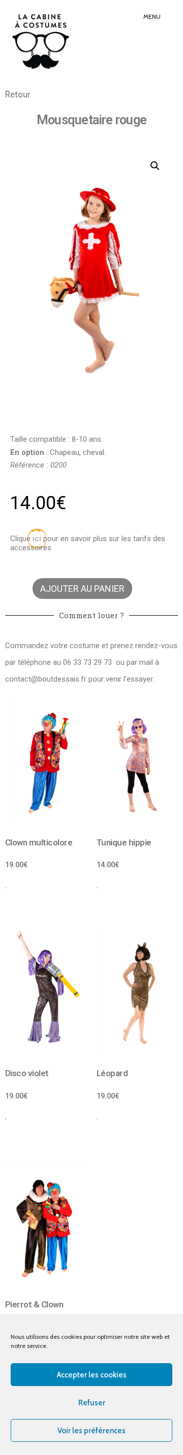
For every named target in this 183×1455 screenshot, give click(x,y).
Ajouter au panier (82, 588)
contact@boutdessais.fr (45, 679)
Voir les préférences (91, 1430)
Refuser (91, 1402)
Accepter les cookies (92, 1374)
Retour (17, 94)
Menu (152, 16)
